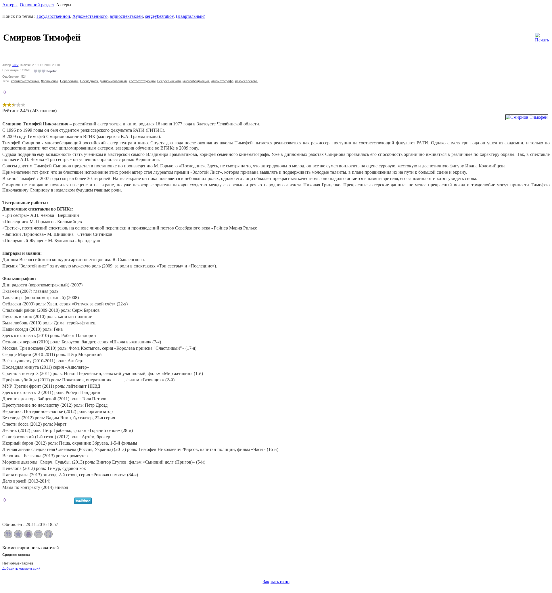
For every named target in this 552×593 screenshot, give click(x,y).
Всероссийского (169, 81)
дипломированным (113, 81)
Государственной (53, 16)
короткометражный (25, 81)
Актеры (10, 4)
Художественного (90, 16)
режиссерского (246, 81)
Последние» (89, 81)
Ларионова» (49, 81)
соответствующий (142, 81)
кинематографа (222, 81)
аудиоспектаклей (126, 16)
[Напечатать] (28, 536)
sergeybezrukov (159, 16)
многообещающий (196, 81)
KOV (15, 65)
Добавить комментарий (21, 569)
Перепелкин (69, 81)
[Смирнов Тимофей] (527, 117)
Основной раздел (37, 4)
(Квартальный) (190, 16)
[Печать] (542, 36)
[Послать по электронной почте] (38, 536)
